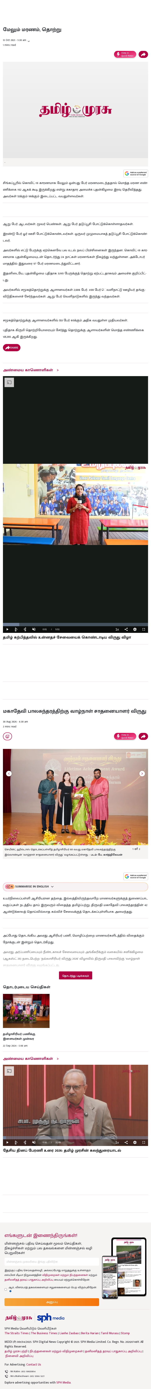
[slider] (75, 624)
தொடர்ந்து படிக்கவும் (75, 976)
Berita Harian (90, 1333)
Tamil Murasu (110, 1333)
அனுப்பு (52, 1302)
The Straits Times (17, 1333)
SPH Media (63, 1382)
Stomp (125, 1333)
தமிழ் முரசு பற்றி (16, 1351)
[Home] (50, 1317)
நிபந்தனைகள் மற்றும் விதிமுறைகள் (56, 1351)
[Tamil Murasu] (19, 1317)
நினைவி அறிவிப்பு (19, 1356)
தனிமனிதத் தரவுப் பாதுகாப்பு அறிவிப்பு (29, 1279)
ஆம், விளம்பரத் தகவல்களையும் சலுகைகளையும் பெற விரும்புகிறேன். (52, 1287)
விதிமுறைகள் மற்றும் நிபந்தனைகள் (65, 1275)
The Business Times (44, 1333)
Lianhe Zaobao (69, 1333)
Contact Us (33, 1364)
